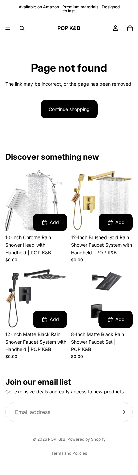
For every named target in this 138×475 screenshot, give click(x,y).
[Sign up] (123, 412)
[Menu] (7, 28)
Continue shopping (69, 109)
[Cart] (130, 28)
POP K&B (56, 439)
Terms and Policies (69, 453)
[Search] (22, 28)
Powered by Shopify (86, 439)
